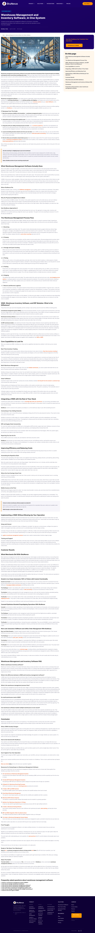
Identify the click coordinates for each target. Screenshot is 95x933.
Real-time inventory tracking (50, 351)
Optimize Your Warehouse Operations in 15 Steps (14, 802)
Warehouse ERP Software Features (11, 797)
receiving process (22, 786)
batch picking (44, 808)
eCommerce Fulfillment (63, 904)
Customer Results (69, 77)
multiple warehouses (33, 367)
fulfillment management (25, 189)
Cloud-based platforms (8, 141)
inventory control (37, 101)
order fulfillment (49, 101)
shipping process (5, 598)
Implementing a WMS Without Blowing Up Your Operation (77, 74)
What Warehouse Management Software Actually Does (77, 57)
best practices (32, 836)
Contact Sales (74, 906)
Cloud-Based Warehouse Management (12, 793)
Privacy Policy (74, 930)
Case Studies (61, 918)
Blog (59, 916)
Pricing (68, 3)
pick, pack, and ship (17, 637)
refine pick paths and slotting (39, 133)
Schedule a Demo (73, 45)
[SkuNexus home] (19, 902)
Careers (73, 911)
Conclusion (68, 84)
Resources (60, 3)
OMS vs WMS (40, 337)
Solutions (40, 3)
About (72, 904)
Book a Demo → (76, 915)
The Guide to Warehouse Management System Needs (15, 817)
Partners (73, 908)
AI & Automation (51, 906)
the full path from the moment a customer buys (49, 380)
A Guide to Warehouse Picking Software (12, 806)
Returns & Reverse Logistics (40, 922)
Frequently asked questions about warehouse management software (76, 87)
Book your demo (5, 764)
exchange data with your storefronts (33, 401)
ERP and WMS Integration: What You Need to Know (15, 812)
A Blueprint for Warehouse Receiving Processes (14, 784)
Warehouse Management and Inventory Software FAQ (78, 82)
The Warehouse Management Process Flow (76, 60)
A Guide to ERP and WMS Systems (11, 788)
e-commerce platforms (37, 125)
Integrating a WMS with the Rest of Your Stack (76, 68)
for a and (18, 850)
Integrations (50, 3)
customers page (23, 649)
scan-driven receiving (26, 234)
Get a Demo (87, 3)
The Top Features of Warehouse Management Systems (15, 773)
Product (31, 3)
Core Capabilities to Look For (72, 66)
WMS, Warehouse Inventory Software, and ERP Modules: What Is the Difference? (77, 63)
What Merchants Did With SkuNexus (74, 79)
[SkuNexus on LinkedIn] (79, 930)
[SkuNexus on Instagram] (81, 930)
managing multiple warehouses (13, 585)
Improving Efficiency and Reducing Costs (75, 71)
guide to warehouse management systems (13, 535)
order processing (28, 589)
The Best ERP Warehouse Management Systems (14, 779)
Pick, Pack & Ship (62, 906)
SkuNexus (9, 108)
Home (4, 35)
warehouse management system (14, 139)
